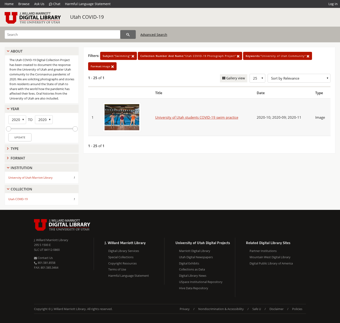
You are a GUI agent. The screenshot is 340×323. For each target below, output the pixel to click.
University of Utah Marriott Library (30, 178)
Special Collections (120, 257)
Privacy (185, 309)
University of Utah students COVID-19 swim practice (196, 117)
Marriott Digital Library (194, 251)
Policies (297, 309)
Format (18, 158)
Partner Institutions (263, 251)
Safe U (256, 309)
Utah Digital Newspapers (196, 257)
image (101, 66)
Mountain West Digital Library (270, 257)
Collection (21, 189)
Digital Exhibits (189, 263)
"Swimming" (117, 56)
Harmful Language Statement (88, 4)
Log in (333, 4)
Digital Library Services (123, 251)
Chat (56, 4)
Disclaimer (276, 309)
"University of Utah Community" (276, 56)
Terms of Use (117, 269)
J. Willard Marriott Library (51, 240)
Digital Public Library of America (271, 263)
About (16, 51)
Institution (21, 167)
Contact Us (45, 258)
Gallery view (235, 78)
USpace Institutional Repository (201, 282)
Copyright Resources (122, 263)
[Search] (128, 34)
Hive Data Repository (193, 288)
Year (15, 108)
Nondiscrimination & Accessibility (221, 309)
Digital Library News (192, 275)
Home (9, 4)
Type (15, 148)
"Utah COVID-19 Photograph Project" (188, 56)
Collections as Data (192, 269)
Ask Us (39, 4)
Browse (24, 4)
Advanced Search (153, 34)
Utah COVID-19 (87, 17)
